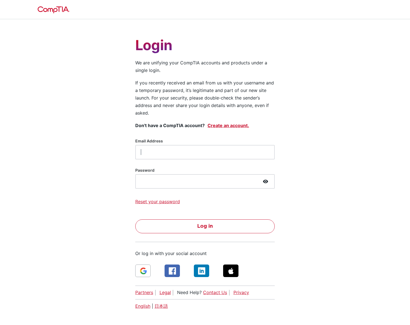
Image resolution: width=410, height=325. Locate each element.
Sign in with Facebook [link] (172, 271)
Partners (144, 292)
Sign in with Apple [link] (230, 271)
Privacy (241, 292)
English (142, 306)
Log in (205, 226)
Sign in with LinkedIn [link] (201, 271)
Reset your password (157, 201)
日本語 (161, 306)
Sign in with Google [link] (143, 271)
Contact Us (215, 292)
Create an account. (228, 125)
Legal (165, 292)
